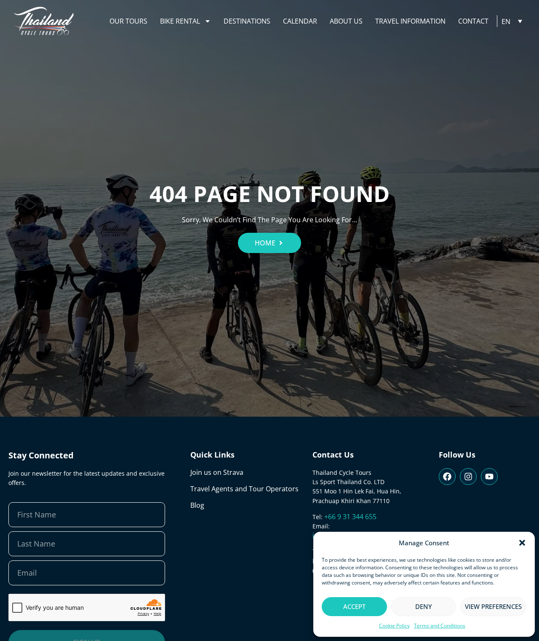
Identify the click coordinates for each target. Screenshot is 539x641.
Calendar (300, 21)
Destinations (247, 21)
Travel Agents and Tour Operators (244, 489)
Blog (197, 505)
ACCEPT (354, 606)
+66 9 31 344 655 (350, 516)
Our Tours (128, 21)
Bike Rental (180, 21)
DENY (423, 606)
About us (346, 21)
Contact (473, 21)
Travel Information (410, 21)
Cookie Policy (394, 625)
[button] (522, 543)
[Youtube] (489, 476)
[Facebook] (447, 476)
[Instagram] (468, 476)
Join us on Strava (216, 472)
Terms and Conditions (439, 625)
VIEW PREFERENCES (493, 606)
